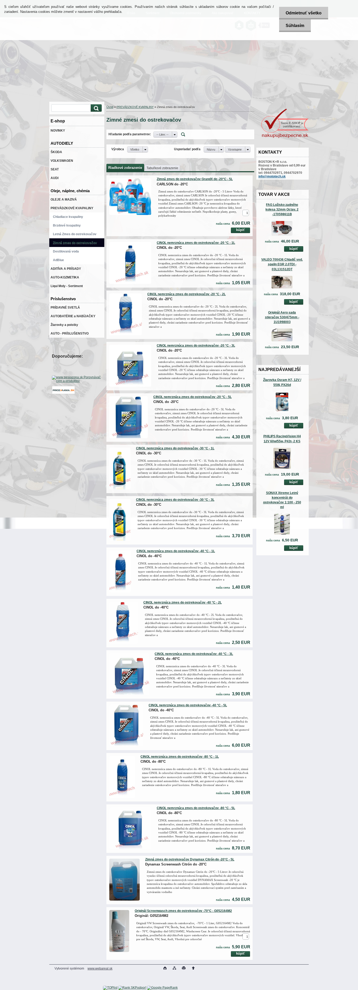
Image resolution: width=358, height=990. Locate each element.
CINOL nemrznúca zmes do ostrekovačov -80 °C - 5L (196, 808)
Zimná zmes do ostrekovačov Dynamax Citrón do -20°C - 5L (189, 859)
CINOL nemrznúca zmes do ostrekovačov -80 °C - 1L (179, 756)
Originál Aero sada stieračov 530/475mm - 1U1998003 (282, 317)
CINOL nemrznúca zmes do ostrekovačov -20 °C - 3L (196, 345)
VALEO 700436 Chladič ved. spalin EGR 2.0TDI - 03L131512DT (282, 264)
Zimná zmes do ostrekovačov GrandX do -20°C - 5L (195, 179)
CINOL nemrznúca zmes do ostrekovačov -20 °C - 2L (186, 294)
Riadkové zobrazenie (125, 168)
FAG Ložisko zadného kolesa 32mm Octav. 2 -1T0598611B (282, 209)
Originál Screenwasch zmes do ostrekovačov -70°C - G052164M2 (183, 911)
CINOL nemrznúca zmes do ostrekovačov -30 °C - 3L (175, 500)
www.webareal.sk (100, 968)
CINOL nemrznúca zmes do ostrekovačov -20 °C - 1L (196, 243)
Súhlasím (295, 25)
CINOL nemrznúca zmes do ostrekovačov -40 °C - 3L (194, 654)
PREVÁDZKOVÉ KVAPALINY (135, 107)
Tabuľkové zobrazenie (162, 168)
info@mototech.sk (272, 176)
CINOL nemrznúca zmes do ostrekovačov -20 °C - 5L (192, 397)
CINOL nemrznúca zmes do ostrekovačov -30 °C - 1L (175, 448)
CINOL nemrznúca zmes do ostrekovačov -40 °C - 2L (182, 602)
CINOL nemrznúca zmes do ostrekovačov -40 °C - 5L (188, 705)
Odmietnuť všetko (304, 13)
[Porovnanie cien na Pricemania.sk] (63, 393)
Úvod (109, 107)
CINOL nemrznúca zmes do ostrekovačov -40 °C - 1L (176, 551)
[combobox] (165, 134)
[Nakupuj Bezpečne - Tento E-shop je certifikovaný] (285, 137)
